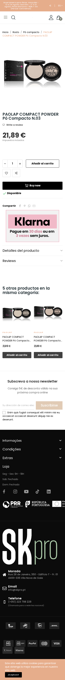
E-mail (34, 205)
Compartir (20, 205)
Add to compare (16, 173)
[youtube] (26, 491)
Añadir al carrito (43, 163)
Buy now (35, 185)
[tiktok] (37, 491)
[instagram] (15, 491)
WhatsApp (29, 205)
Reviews (9, 260)
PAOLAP (7, 332)
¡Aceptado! (13, 674)
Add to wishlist (6, 173)
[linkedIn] (48, 491)
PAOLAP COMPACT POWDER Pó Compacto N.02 (47, 338)
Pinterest (24, 205)
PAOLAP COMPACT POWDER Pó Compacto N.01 (15, 338)
